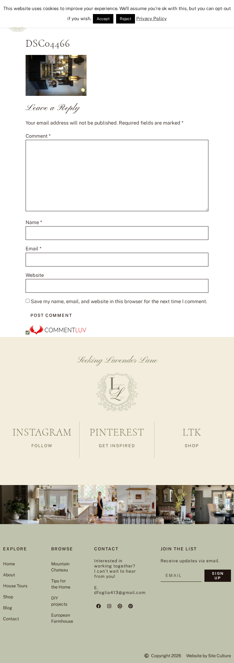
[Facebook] (98, 605)
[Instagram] (109, 605)
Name (34, 222)
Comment (38, 136)
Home (9, 563)
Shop (8, 596)
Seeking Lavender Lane (117, 360)
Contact (11, 618)
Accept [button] (103, 18)
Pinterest (117, 432)
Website (35, 275)
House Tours (15, 585)
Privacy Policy (151, 18)
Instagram (42, 432)
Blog (7, 607)
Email (33, 248)
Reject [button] (125, 18)
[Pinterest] (130, 605)
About (9, 574)
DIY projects (59, 601)
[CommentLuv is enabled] (58, 333)
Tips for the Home (60, 583)
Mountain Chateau (60, 566)
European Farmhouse (61, 618)
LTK (192, 432)
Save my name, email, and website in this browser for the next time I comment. (119, 301)
